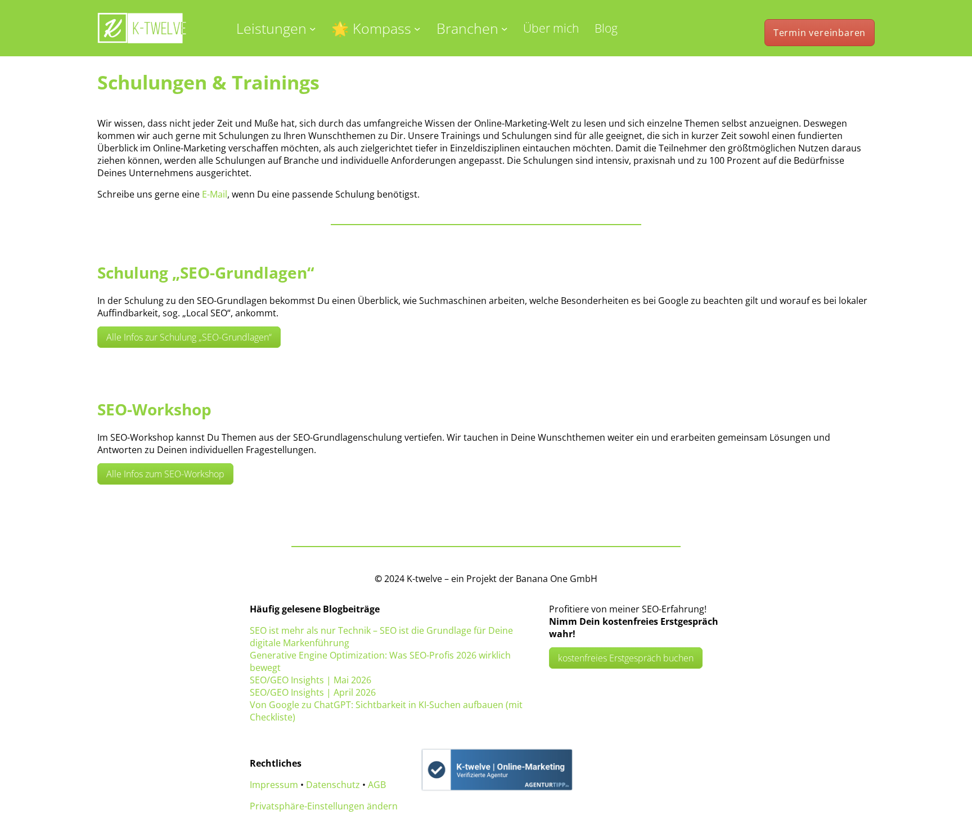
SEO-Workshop (154, 409)
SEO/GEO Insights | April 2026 (313, 692)
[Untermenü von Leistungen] (312, 28)
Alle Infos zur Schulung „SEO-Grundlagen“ (189, 337)
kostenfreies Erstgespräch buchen (626, 658)
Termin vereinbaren (819, 32)
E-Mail (214, 194)
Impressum (274, 784)
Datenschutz (333, 784)
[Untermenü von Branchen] (504, 28)
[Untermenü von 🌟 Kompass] (417, 28)
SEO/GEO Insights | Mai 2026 (310, 680)
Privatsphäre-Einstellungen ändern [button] (324, 806)
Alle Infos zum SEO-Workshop (165, 474)
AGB (377, 784)
